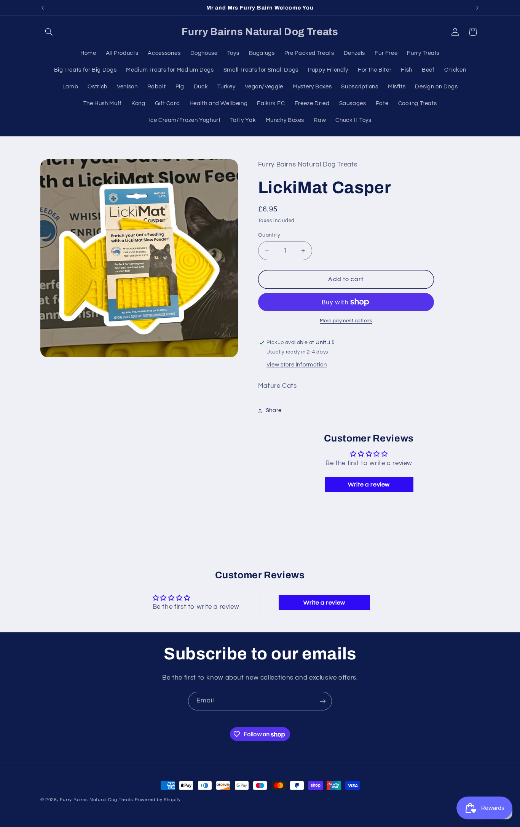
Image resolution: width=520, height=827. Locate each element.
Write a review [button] (369, 485)
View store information (296, 365)
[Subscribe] (323, 701)
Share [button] (274, 411)
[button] (49, 32)
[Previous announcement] (42, 7)
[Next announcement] (477, 7)
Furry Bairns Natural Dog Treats (96, 800)
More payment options (346, 320)
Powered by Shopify (158, 800)
